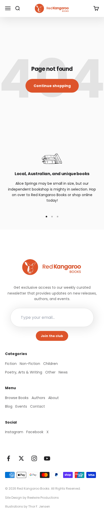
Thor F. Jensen (39, 506)
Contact (37, 406)
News (63, 372)
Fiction (11, 363)
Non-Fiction (30, 363)
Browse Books (17, 397)
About (53, 397)
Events (21, 406)
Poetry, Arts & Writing (23, 372)
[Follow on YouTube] (47, 458)
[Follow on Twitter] (21, 458)
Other (50, 372)
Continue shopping (52, 85)
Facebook (34, 431)
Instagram (14, 431)
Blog (8, 406)
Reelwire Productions (43, 497)
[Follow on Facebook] (8, 458)
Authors (38, 397)
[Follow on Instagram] (34, 458)
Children (50, 363)
